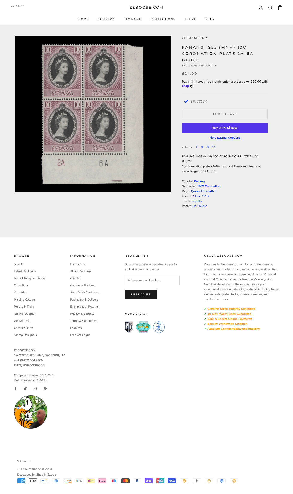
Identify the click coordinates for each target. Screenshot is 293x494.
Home (83, 19)
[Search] (270, 7)
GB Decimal (21, 321)
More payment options (224, 138)
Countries (20, 292)
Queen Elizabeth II (203, 191)
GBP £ (15, 6)
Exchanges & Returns (84, 307)
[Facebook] (196, 147)
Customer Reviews (82, 285)
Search (18, 264)
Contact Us (77, 264)
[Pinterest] (208, 147)
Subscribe (141, 294)
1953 (205, 196)
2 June (197, 196)
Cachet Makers (23, 328)
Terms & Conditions (83, 321)
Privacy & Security (82, 314)
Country (106, 19)
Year (210, 19)
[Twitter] (202, 147)
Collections (163, 19)
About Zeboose (80, 271)
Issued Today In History (30, 278)
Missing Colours (25, 300)
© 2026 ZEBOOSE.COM (35, 469)
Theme (190, 19)
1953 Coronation (208, 186)
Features (76, 328)
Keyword (133, 19)
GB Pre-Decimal (24, 314)
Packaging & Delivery (84, 300)
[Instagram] (35, 388)
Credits (75, 278)
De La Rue (199, 206)
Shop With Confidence (85, 292)
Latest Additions (25, 271)
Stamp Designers (25, 335)
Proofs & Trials (24, 307)
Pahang (199, 181)
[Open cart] (280, 7)
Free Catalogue (80, 335)
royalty (197, 201)
